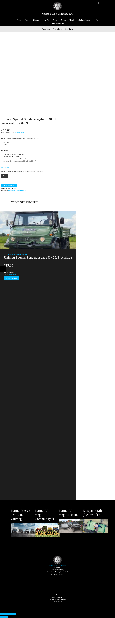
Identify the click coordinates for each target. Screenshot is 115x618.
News (27, 20)
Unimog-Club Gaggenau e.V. (57, 13)
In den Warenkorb (8, 185)
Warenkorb (57, 29)
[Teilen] (10, 614)
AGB (57, 595)
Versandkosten (19, 132)
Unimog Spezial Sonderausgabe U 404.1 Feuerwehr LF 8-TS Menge (22, 171)
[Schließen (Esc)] (14, 614)
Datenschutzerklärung (57, 570)
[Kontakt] (100, 3)
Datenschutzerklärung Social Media (57, 572)
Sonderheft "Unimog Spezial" (17, 190)
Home (19, 20)
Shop (55, 20)
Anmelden (46, 29)
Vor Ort (46, 20)
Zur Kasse (69, 29)
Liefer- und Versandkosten (57, 599)
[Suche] (96, 3)
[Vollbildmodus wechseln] (6, 614)
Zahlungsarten (57, 602)
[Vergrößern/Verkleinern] (2, 614)
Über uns (36, 20)
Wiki (96, 20)
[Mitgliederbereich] (103, 3)
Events (63, 20)
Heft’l (71, 20)
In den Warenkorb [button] (11, 278)
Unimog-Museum (57, 23)
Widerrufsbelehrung (57, 597)
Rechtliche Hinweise (57, 574)
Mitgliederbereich (84, 20)
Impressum (57, 567)
